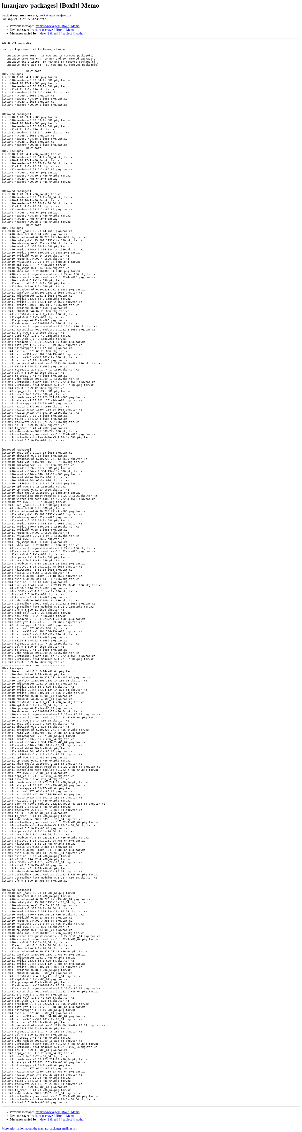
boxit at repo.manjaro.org (54, 15)
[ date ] (42, 33)
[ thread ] (54, 33)
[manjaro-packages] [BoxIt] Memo (57, 26)
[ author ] (80, 33)
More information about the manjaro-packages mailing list (39, 1128)
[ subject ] (67, 33)
